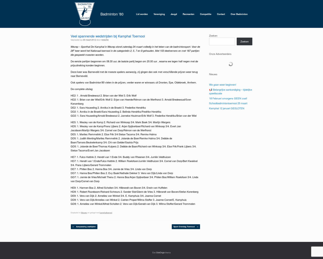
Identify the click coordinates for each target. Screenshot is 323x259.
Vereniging (159, 14)
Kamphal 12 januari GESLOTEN (226, 108)
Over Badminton (239, 14)
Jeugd (174, 14)
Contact (221, 14)
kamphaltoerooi (106, 212)
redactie (105, 39)
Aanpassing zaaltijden (84, 226)
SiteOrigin (160, 252)
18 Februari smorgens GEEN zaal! (228, 98)
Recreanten (188, 14)
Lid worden (142, 14)
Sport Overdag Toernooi (185, 226)
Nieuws (84, 212)
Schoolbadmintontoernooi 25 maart (228, 103)
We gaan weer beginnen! (222, 84)
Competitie (205, 14)
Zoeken (213, 35)
